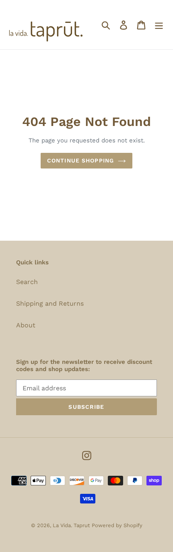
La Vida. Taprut (71, 525)
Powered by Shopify (117, 525)
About (25, 325)
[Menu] (159, 25)
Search (27, 282)
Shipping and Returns (50, 303)
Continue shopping (80, 160)
